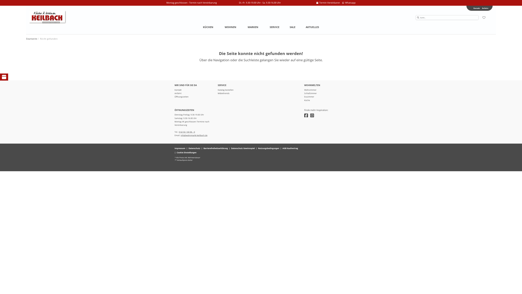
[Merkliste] (484, 17)
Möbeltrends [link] (223, 93)
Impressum (180, 148)
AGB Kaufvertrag (290, 148)
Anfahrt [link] (485, 8)
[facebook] (306, 115)
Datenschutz (194, 148)
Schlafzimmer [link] (310, 93)
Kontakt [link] (178, 90)
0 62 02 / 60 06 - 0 (187, 132)
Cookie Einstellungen (186, 152)
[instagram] (312, 115)
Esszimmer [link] (309, 96)
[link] (328, 3)
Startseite (31, 39)
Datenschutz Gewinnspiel (243, 148)
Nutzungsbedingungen (268, 148)
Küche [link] (307, 100)
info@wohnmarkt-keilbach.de (194, 135)
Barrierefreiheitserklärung (215, 148)
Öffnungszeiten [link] (182, 96)
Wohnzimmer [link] (310, 90)
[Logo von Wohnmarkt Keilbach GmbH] (47, 17)
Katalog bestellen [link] (226, 90)
